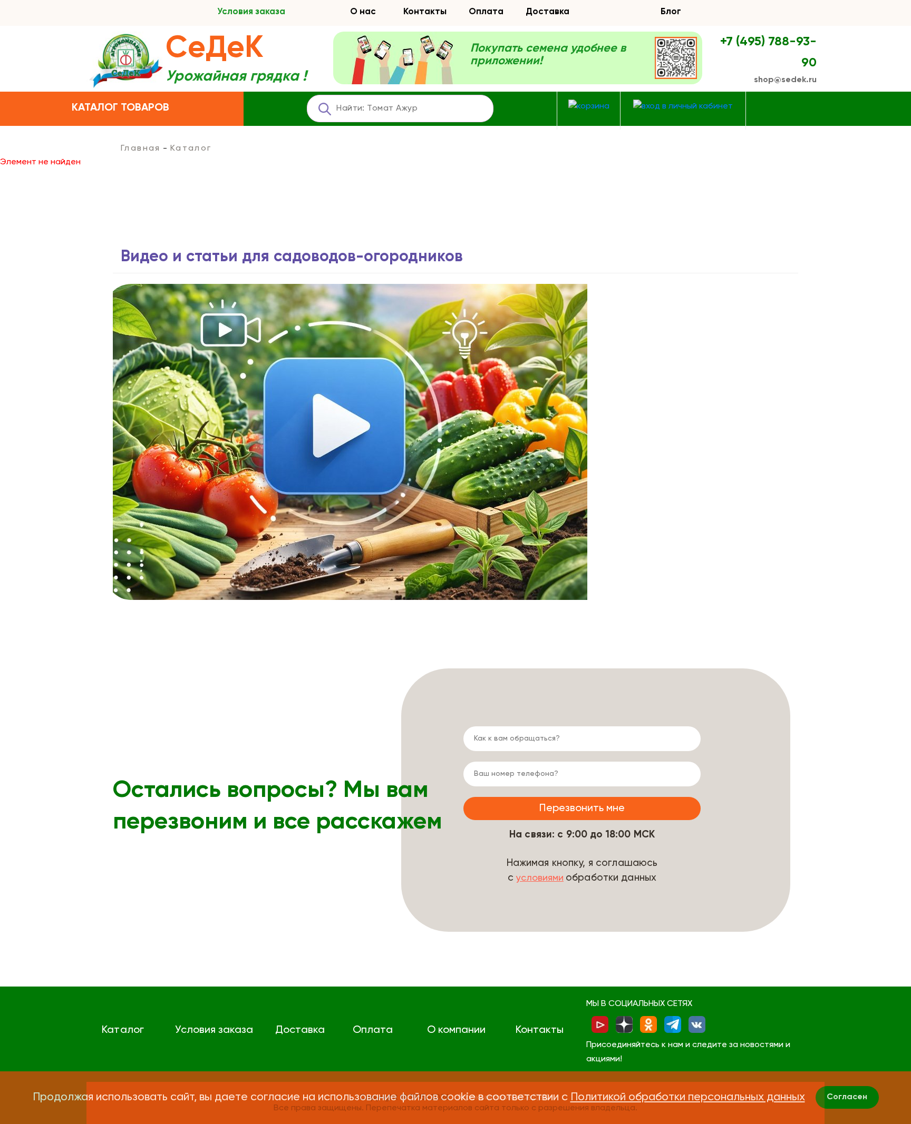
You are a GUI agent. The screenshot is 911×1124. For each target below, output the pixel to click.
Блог (671, 11)
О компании (456, 1030)
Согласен (847, 1097)
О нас (363, 11)
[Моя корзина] (588, 107)
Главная (141, 148)
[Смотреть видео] (350, 442)
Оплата (486, 11)
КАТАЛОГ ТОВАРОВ (120, 108)
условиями (540, 878)
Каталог (122, 1030)
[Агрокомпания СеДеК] (126, 61)
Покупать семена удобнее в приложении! (548, 55)
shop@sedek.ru (785, 80)
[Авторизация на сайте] (683, 107)
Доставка (547, 11)
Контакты (425, 11)
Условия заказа (251, 11)
